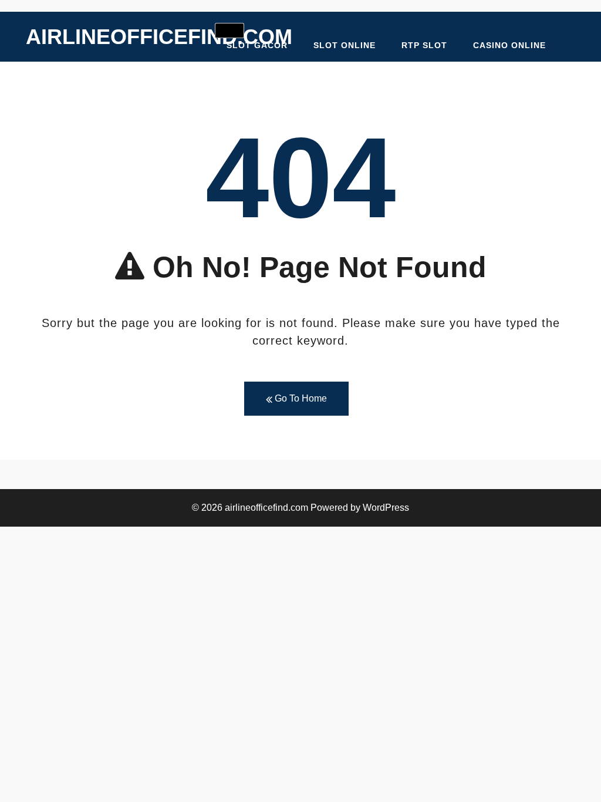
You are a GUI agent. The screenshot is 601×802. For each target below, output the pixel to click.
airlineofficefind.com (159, 37)
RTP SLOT (424, 45)
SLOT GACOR (257, 45)
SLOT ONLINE (344, 45)
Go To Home (299, 398)
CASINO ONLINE (509, 45)
